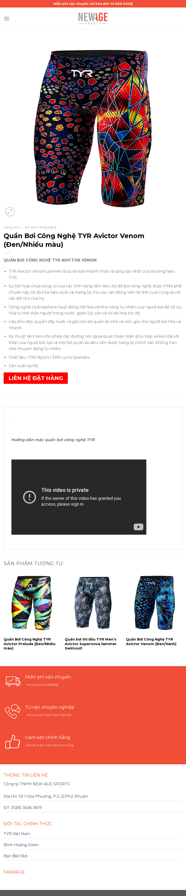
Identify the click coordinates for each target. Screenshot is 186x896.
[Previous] (4, 619)
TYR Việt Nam (17, 833)
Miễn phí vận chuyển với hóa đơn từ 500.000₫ (93, 4)
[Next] (182, 619)
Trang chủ (12, 227)
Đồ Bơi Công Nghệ (40, 227)
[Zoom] (10, 211)
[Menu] (6, 18)
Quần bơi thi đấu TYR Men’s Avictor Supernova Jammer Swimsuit (91, 643)
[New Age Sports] (93, 18)
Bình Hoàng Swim (21, 845)
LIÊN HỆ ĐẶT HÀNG (35, 378)
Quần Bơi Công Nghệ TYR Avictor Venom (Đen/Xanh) (151, 641)
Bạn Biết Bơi (15, 856)
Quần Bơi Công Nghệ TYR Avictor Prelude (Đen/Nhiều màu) (29, 643)
